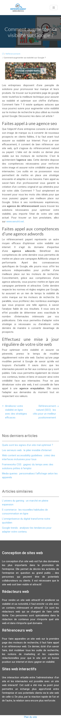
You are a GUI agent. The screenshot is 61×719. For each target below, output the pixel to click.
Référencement (13, 54)
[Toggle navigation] (54, 7)
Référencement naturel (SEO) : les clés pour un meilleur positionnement (44, 411)
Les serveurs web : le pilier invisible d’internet (27, 450)
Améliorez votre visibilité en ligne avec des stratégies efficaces (16, 411)
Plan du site (30, 716)
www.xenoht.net (15, 221)
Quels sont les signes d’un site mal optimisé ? (27, 445)
